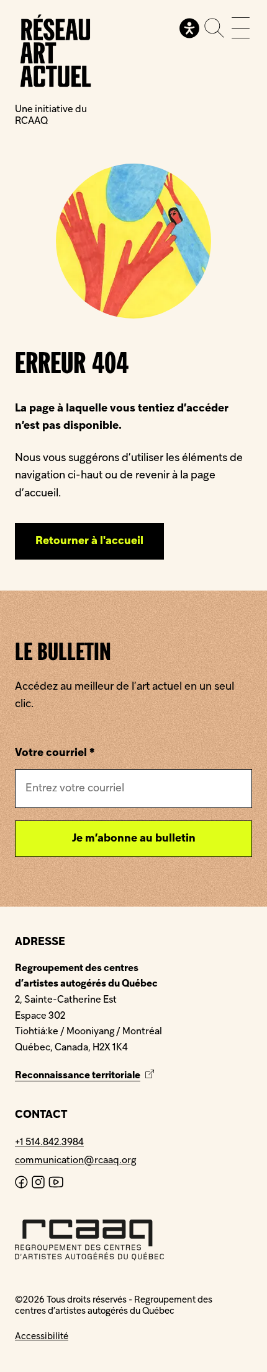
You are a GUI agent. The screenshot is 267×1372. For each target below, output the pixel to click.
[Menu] (240, 28)
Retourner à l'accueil (89, 541)
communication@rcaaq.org (75, 1160)
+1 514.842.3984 (49, 1142)
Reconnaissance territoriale (86, 1075)
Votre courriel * (54, 753)
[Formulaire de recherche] (214, 28)
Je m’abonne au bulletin (134, 838)
